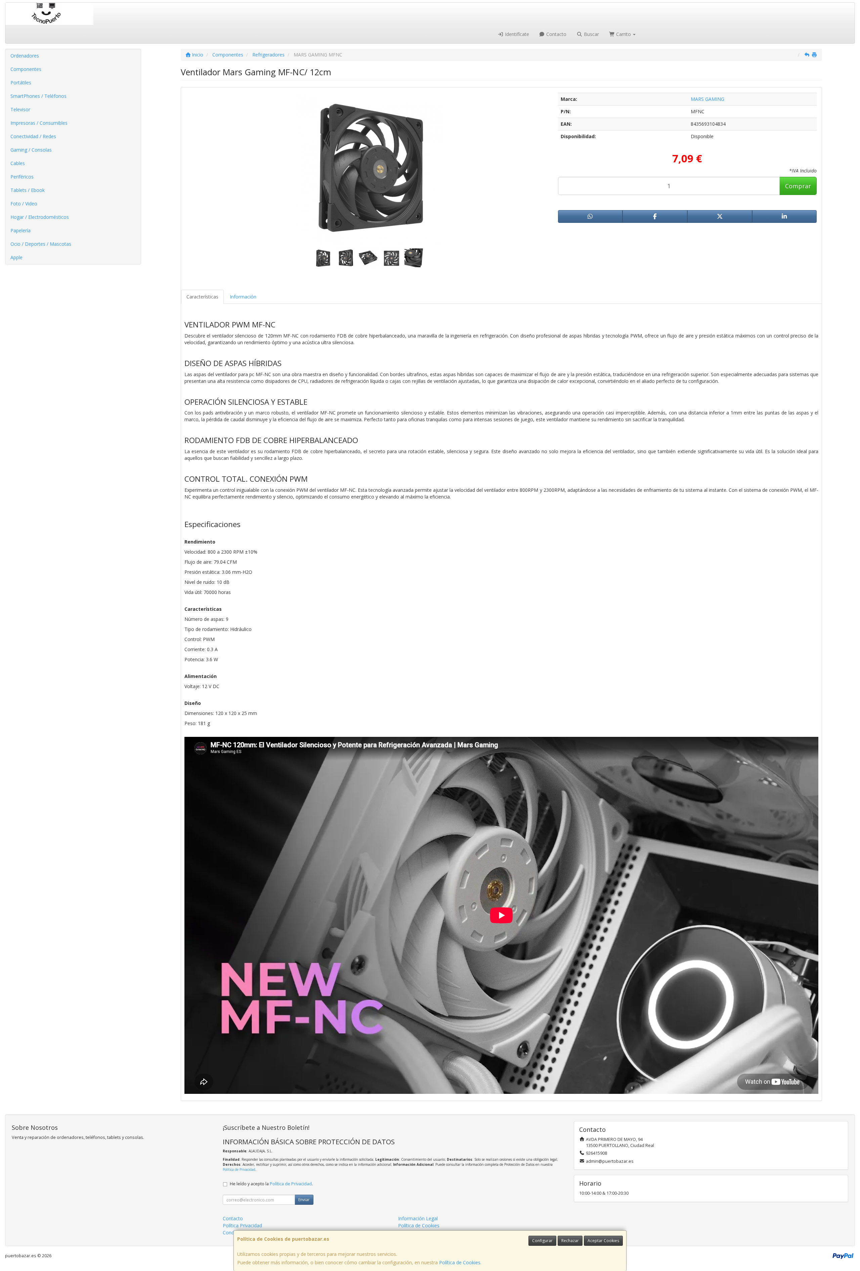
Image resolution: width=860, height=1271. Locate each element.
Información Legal (418, 1218)
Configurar (542, 1240)
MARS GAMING (707, 99)
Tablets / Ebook (27, 190)
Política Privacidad (242, 1225)
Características (202, 296)
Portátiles (20, 82)
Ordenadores (24, 55)
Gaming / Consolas (31, 150)
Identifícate (516, 34)
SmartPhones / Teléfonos (38, 96)
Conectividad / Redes (33, 136)
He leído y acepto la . (271, 1184)
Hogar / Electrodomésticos (39, 217)
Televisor (20, 109)
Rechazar (570, 1240)
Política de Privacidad (239, 1169)
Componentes (25, 69)
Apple (16, 257)
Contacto (555, 34)
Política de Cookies (459, 1262)
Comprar (798, 186)
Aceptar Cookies (603, 1240)
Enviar (304, 1199)
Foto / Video (23, 203)
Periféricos (22, 176)
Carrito (623, 34)
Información (243, 296)
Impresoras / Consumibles (39, 123)
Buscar (591, 34)
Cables (17, 163)
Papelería (20, 230)
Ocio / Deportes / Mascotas (40, 244)
